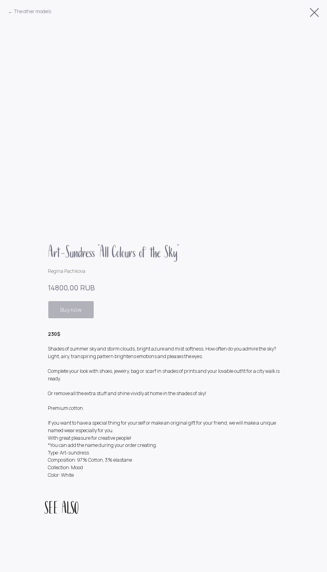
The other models (32, 11)
